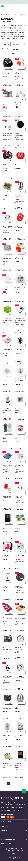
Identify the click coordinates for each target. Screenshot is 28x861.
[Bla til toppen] (24, 200)
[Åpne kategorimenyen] (25, 6)
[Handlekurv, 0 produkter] (22, 6)
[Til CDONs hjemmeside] (2, 6)
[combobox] (14, 9)
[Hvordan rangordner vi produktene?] (2, 49)
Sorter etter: (6, 49)
